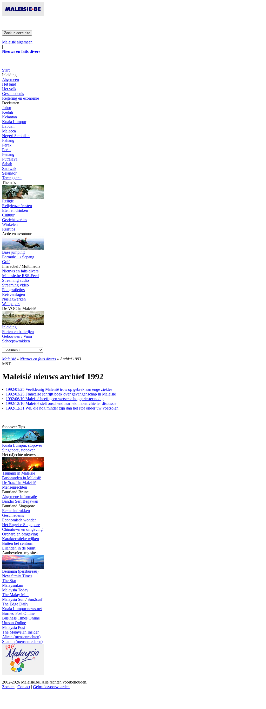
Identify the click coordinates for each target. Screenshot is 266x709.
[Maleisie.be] (23, 14)
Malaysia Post (13, 627)
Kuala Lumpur (14, 121)
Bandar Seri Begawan (20, 501)
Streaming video (15, 285)
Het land (9, 84)
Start (6, 70)
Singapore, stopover (18, 450)
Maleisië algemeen (17, 42)
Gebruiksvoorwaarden (51, 687)
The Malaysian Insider (20, 632)
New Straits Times (17, 576)
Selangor (9, 173)
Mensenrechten (14, 487)
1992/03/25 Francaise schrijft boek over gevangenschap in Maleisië (61, 394)
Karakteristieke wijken (20, 538)
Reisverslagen (13, 294)
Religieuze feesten (17, 205)
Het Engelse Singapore (21, 524)
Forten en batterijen (18, 331)
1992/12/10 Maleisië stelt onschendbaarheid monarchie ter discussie (61, 403)
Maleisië (9, 359)
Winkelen (10, 224)
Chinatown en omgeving (22, 529)
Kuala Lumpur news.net (22, 608)
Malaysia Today (15, 590)
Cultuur (8, 215)
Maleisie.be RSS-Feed (20, 275)
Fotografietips (13, 290)
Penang (8, 154)
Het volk (9, 89)
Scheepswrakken (16, 341)
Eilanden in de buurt (18, 548)
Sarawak (9, 168)
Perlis (6, 150)
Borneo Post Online (18, 613)
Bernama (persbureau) (20, 571)
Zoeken (8, 687)
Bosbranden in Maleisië (21, 478)
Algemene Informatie (19, 496)
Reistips (8, 229)
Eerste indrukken (16, 510)
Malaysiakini (12, 585)
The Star (9, 580)
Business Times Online (21, 618)
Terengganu (12, 178)
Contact (23, 687)
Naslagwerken (14, 299)
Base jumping (13, 252)
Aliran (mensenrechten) (21, 637)
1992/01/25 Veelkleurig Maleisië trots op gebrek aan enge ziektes (59, 389)
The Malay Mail (15, 594)
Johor (6, 107)
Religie (8, 201)
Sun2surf (35, 599)
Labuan (8, 126)
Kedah (7, 112)
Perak (6, 145)
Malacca (9, 131)
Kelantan (9, 117)
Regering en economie (20, 98)
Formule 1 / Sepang (18, 257)
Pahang (8, 140)
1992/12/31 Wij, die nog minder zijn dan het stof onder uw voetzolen (62, 408)
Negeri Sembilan (16, 135)
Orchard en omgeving (20, 534)
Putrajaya (9, 159)
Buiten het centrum (17, 543)
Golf (6, 261)
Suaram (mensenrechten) (22, 641)
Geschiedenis (13, 93)
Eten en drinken (15, 210)
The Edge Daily (15, 604)
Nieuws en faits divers (20, 271)
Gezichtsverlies (14, 220)
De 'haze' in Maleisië (19, 482)
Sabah (7, 164)
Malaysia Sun (13, 599)
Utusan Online (14, 623)
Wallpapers (11, 304)
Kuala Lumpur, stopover (22, 445)
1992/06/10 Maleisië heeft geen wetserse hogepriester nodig (55, 399)
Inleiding (9, 327)
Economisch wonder (19, 520)
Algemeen (10, 79)
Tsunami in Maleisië (18, 473)
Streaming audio (15, 280)
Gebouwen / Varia (17, 336)
